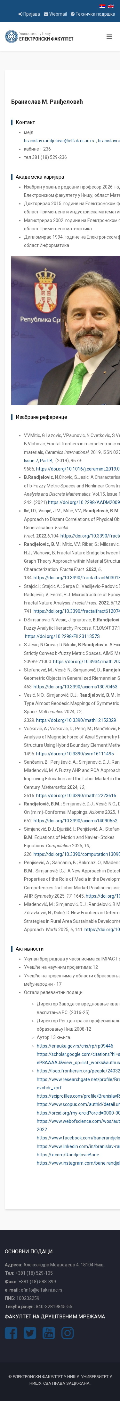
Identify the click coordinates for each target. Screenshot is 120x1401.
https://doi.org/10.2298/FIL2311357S (62, 636)
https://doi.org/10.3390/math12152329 (76, 720)
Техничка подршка (95, 14)
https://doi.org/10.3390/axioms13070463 (75, 686)
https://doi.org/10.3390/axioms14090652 (75, 820)
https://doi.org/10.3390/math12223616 (76, 795)
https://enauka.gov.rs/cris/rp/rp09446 (75, 1046)
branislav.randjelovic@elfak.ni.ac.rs (59, 140)
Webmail (58, 14)
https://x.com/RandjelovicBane (68, 1154)
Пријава (31, 14)
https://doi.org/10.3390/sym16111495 (75, 753)
